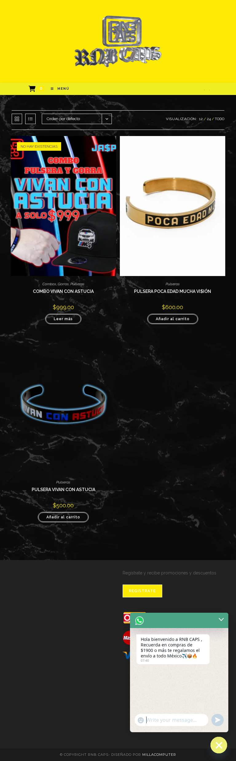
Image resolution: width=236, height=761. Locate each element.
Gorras (63, 284)
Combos (49, 284)
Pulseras (77, 284)
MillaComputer (159, 754)
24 (209, 119)
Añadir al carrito (173, 319)
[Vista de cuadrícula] (17, 119)
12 (201, 119)
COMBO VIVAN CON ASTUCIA (63, 291)
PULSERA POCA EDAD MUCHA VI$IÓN (172, 291)
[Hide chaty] (218, 745)
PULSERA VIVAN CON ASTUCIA (63, 489)
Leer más (63, 319)
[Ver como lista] (30, 119)
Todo (219, 119)
